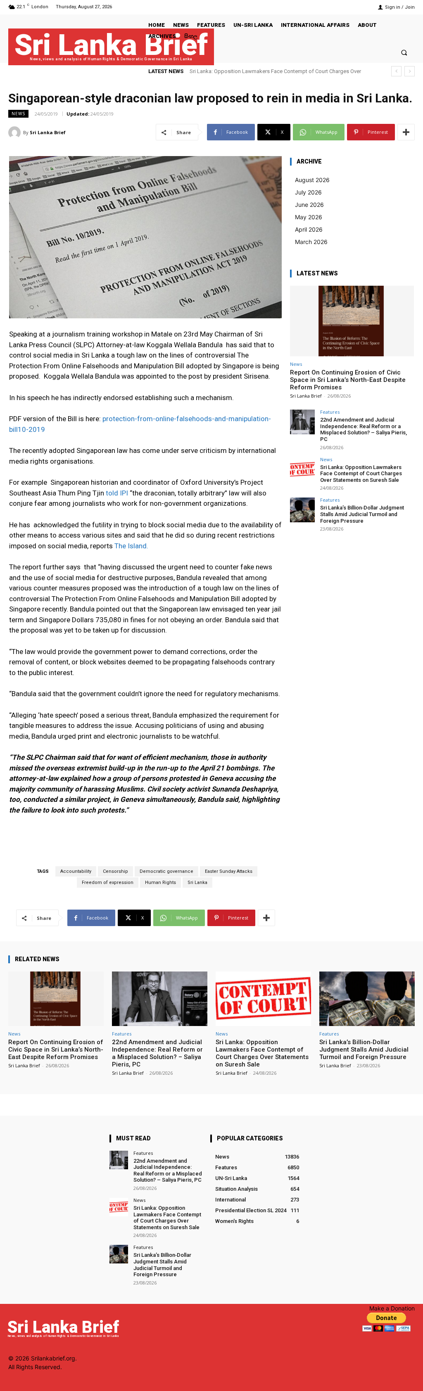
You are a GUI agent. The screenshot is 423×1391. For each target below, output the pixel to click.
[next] (409, 71)
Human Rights (160, 882)
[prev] (396, 71)
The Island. (131, 546)
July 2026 (308, 192)
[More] (406, 132)
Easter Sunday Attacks (228, 871)
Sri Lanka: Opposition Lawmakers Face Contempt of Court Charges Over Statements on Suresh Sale (361, 473)
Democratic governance (166, 871)
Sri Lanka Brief (48, 132)
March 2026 (311, 241)
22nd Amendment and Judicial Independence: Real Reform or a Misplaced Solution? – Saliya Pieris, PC (363, 429)
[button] (404, 52)
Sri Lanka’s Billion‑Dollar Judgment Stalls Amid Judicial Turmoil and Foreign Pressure (362, 514)
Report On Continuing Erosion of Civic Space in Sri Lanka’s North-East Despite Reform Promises (348, 380)
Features (330, 412)
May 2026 (308, 216)
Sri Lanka (197, 882)
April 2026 (309, 229)
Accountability (75, 871)
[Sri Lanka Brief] (15, 132)
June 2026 (309, 204)
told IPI (117, 493)
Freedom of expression (107, 882)
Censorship (115, 871)
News (18, 113)
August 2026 (312, 179)
